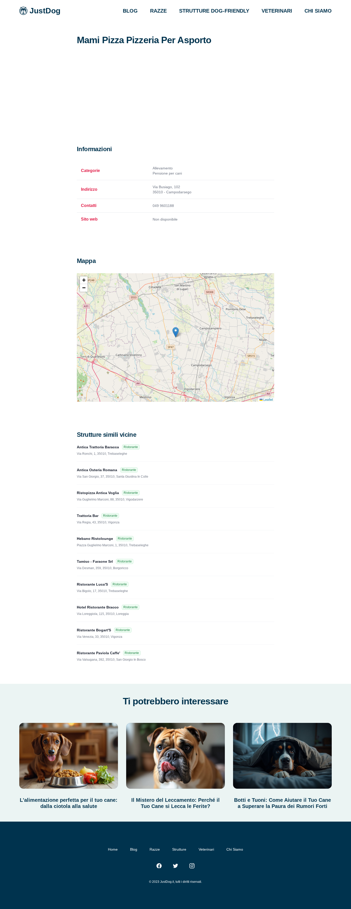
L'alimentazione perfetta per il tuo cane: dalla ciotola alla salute (68, 803)
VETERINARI (277, 11)
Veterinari (206, 849)
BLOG (130, 11)
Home (113, 849)
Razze (155, 849)
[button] (175, 332)
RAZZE (158, 11)
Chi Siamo (234, 849)
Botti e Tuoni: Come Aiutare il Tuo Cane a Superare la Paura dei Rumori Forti (282, 803)
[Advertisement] (175, 106)
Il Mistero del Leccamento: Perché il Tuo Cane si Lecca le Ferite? (175, 803)
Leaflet (268, 399)
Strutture (179, 849)
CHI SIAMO (318, 11)
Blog (133, 849)
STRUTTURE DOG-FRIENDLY (214, 11)
